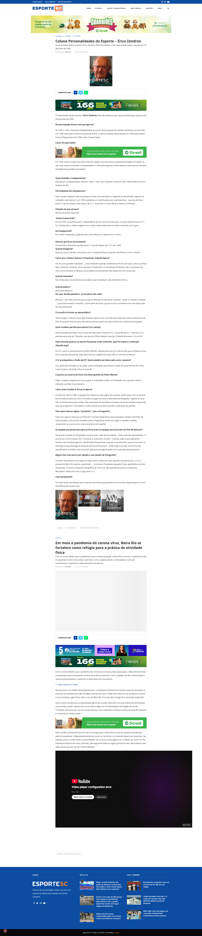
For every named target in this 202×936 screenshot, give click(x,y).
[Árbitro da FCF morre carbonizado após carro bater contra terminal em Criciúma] (87, 917)
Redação (68, 52)
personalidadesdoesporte (89, 528)
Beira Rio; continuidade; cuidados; (69, 854)
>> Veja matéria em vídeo (66, 684)
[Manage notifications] (5, 931)
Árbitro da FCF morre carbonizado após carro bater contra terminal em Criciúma (108, 916)
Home (88, 8)
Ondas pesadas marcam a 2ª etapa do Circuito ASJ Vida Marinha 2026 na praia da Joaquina (155, 899)
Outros (77, 36)
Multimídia (136, 8)
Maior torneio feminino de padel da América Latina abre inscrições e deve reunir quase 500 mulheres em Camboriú (109, 885)
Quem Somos (37, 2)
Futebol (98, 8)
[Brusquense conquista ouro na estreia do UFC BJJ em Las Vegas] (134, 885)
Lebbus (116, 932)
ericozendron (71, 528)
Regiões (149, 8)
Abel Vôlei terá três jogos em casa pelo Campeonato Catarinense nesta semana (155, 913)
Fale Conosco (50, 2)
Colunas (58, 36)
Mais (160, 8)
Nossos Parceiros (64, 2)
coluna (59, 528)
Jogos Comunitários (116, 8)
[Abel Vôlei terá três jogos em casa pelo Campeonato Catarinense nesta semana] (134, 914)
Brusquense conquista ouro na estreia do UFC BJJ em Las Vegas (156, 884)
